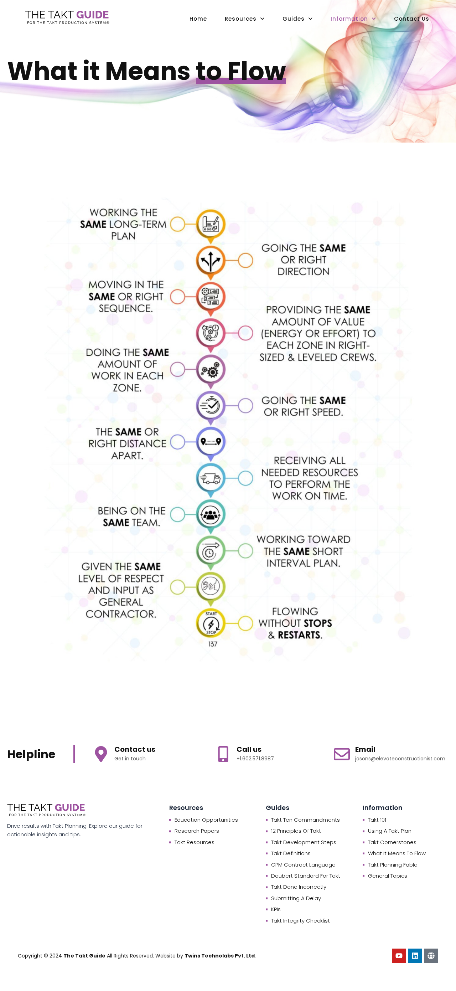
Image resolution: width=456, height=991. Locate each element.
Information (349, 18)
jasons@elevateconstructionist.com (400, 758)
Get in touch (130, 758)
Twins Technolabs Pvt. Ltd (220, 955)
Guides (294, 18)
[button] (245, 19)
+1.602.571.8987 (255, 758)
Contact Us (411, 18)
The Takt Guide (84, 955)
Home (198, 18)
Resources (240, 18)
